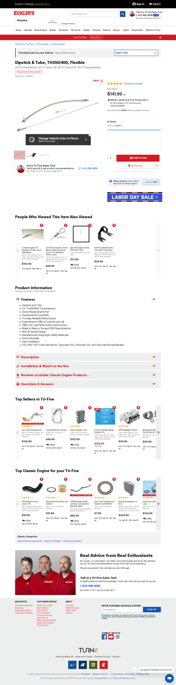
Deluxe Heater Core (80, 432)
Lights (126, 30)
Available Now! (42, 4)
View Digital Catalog (23, 613)
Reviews (69, 613)
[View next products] (158, 250)
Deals (18, 30)
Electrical (75, 30)
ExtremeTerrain (102, 656)
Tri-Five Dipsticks (57, 44)
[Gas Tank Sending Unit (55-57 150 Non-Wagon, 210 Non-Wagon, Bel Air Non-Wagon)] (33, 416)
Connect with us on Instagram (117, 636)
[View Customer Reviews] (114, 83)
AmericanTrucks (83, 656)
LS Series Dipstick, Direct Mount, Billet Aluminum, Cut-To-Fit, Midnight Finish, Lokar (57, 254)
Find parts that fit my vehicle (29, 72)
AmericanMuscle (64, 656)
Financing (19, 608)
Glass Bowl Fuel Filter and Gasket (57, 505)
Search (122, 14)
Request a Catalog (23, 610)
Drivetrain (63, 30)
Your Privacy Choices (122, 674)
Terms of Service (121, 678)
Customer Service (44, 615)
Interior (116, 30)
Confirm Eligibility (117, 105)
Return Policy (42, 610)
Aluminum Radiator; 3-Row (129, 506)
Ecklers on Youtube (111, 636)
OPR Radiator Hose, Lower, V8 (33, 506)
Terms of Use (42, 625)
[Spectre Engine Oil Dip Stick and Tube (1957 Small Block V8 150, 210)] (81, 234)
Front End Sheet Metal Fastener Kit (105, 434)
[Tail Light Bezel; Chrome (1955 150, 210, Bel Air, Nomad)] (57, 416)
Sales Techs (71, 610)
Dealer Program (72, 608)
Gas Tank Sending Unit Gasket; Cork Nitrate (104, 505)
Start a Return (43, 608)
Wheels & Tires (153, 30)
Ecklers (116, 656)
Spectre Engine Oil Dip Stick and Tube (80, 251)
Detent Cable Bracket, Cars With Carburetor (105, 252)
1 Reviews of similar (132, 83)
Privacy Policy (138, 615)
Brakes (53, 30)
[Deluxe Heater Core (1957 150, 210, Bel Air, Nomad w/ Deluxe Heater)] (81, 416)
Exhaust (96, 30)
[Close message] (160, 37)
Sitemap (85, 674)
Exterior (107, 30)
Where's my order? (45, 605)
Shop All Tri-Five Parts (24, 44)
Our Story (70, 605)
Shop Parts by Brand (23, 605)
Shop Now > (96, 37)
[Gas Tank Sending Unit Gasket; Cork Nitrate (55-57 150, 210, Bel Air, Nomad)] (105, 488)
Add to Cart (140, 157)
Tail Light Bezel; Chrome (56, 432)
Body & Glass (41, 30)
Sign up (151, 609)
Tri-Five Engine (42, 44)
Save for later (136, 166)
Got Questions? (43, 613)
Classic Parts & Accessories (29, 541)
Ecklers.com (40, 15)
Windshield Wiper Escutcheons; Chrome (152, 433)
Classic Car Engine (52, 541)
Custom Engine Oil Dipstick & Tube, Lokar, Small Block (33, 253)
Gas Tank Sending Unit (33, 433)
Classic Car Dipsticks (72, 541)
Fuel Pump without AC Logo (153, 505)
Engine (86, 30)
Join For (151, 182)
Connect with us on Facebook (104, 636)
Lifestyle (28, 30)
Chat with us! (42, 618)
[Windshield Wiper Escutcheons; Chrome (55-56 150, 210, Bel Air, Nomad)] (154, 416)
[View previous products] (17, 250)
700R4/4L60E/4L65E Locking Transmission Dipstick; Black (81, 506)
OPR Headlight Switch (129, 433)
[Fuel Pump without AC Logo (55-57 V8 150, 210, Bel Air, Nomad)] (154, 488)
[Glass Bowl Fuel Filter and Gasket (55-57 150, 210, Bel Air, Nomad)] (57, 488)
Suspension (137, 30)
